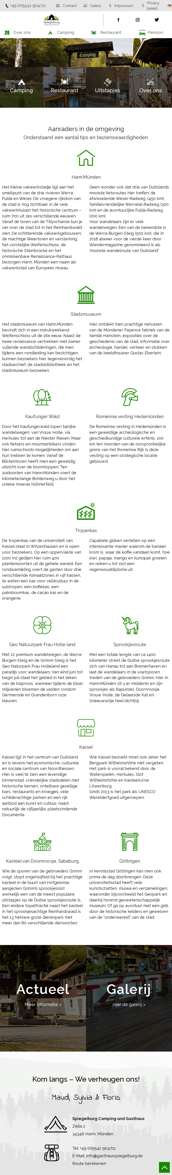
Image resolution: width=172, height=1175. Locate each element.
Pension (155, 32)
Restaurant (110, 32)
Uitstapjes (107, 90)
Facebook (118, 19)
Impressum (123, 5)
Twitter (156, 19)
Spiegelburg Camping (51, 19)
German (169, 5)
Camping (65, 32)
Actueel (43, 994)
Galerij (95, 5)
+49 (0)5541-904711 (28, 5)
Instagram (137, 19)
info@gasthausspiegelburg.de (114, 1155)
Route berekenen (89, 1163)
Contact (70, 5)
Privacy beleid (153, 6)
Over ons (22, 32)
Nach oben (164, 1167)
